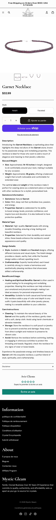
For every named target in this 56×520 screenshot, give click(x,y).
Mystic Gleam (31, 502)
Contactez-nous (9, 466)
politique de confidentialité (14, 416)
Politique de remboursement (14, 421)
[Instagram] (25, 514)
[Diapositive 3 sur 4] (32, 77)
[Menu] (3, 12)
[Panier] (53, 12)
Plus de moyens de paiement (28, 135)
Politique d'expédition (11, 426)
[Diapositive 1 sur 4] (17, 77)
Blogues (5, 461)
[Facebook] (20, 514)
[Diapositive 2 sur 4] (24, 77)
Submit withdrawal (10, 440)
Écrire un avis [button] (28, 391)
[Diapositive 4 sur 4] (39, 77)
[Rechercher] (9, 12)
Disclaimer (6, 366)
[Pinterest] (35, 514)
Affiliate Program (9, 470)
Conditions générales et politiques (28, 508)
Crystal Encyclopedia (11, 435)
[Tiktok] (30, 514)
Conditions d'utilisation (12, 430)
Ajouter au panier (38, 120)
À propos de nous (10, 456)
